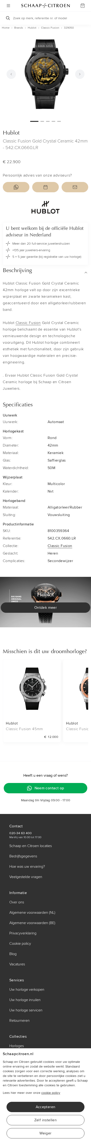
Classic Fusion (28, 322)
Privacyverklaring (22, 933)
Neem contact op (49, 788)
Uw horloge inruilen (25, 1000)
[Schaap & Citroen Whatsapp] (16, 187)
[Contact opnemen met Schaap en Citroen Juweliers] (75, 187)
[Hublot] (45, 207)
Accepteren (46, 1107)
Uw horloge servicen (25, 1010)
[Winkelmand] (82, 5)
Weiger (45, 1133)
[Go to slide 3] (48, 121)
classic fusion (50, 28)
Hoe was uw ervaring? (27, 866)
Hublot (11, 133)
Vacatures (17, 964)
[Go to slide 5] (59, 121)
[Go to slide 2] (42, 121)
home (6, 28)
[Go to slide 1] (34, 121)
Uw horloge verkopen (26, 989)
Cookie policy (20, 943)
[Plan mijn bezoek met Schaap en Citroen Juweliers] (45, 187)
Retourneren (19, 1020)
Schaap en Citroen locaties (30, 846)
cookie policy (50, 1093)
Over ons (16, 902)
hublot (32, 28)
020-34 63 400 (20, 833)
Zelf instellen (45, 1120)
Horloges (16, 1046)
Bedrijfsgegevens (23, 856)
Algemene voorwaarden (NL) (32, 912)
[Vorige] (11, 74)
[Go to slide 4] (53, 121)
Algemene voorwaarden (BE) (32, 923)
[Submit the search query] (8, 18)
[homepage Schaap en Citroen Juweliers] (45, 5)
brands (18, 28)
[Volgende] (79, 74)
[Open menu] (8, 5)
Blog (13, 954)
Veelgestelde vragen (25, 877)
